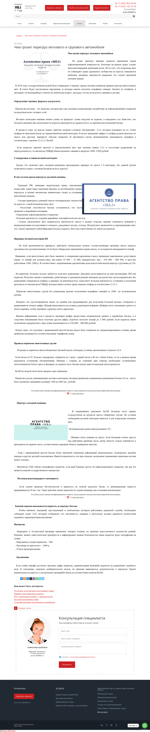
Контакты (118, 24)
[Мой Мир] (27, 578)
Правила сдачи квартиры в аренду (29, 594)
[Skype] (40, 578)
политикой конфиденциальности (82, 657)
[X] (30, 578)
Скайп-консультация (78, 8)
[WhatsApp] (37, 578)
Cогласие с (78, 657)
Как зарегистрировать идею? (26, 599)
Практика (92, 24)
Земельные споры (105, 701)
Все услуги (103, 712)
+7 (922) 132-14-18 (127, 6)
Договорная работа (64, 698)
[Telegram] (43, 578)
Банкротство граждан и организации (72, 705)
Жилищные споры (105, 694)
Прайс (105, 24)
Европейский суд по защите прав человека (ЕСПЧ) (116, 689)
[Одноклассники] (24, 578)
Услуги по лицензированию (109, 705)
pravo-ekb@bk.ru (129, 12)
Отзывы (43, 24)
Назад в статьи (24, 608)
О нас (19, 24)
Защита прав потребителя (67, 695)
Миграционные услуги (107, 697)
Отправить (67, 665)
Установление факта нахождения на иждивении (34, 602)
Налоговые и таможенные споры (112, 708)
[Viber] (34, 578)
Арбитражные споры (65, 702)
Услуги (31, 24)
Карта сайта (18, 726)
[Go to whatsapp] (144, 725)
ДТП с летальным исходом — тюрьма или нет (33, 596)
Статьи (79, 24)
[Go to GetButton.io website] (144, 729)
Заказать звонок (54, 8)
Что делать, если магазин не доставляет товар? (34, 591)
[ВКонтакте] (21, 578)
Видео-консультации (61, 24)
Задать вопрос (102, 8)
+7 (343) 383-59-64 (127, 3)
